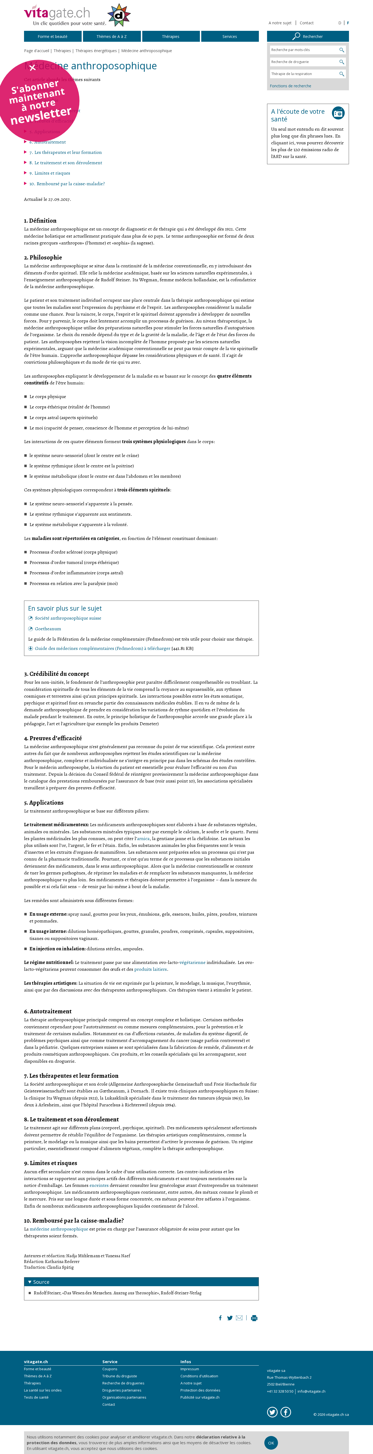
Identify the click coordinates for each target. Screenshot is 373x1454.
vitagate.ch (36, 1361)
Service (109, 1361)
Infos (185, 1361)
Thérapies (32, 1383)
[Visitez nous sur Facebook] (285, 1412)
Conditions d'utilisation (199, 1376)
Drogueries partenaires (121, 1390)
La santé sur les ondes (43, 1390)
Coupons (109, 1368)
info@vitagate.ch (311, 1391)
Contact (307, 22)
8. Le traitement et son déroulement (65, 162)
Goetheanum (48, 628)
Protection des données (200, 1390)
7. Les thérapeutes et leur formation (65, 152)
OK (271, 1443)
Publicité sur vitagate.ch (200, 1397)
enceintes (99, 1185)
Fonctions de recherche (290, 85)
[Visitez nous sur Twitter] (272, 1412)
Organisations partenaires (124, 1397)
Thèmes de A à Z (38, 1376)
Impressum (189, 1368)
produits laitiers (150, 969)
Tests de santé (36, 1397)
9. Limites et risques (49, 173)
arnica (143, 838)
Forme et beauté (37, 1368)
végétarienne (193, 962)
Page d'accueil (36, 50)
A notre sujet (280, 22)
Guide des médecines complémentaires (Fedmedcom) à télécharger (103, 648)
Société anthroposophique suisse (68, 618)
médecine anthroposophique (59, 1229)
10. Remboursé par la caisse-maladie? (67, 183)
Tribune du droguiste (119, 1376)
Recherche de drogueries (123, 1383)
